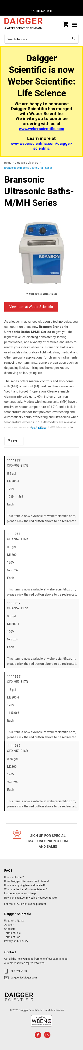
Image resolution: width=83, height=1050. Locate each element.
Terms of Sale (12, 933)
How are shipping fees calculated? (24, 885)
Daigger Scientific (23, 25)
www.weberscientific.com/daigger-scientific (41, 146)
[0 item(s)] (66, 23)
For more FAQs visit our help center (25, 904)
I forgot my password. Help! (20, 893)
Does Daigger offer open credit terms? (26, 881)
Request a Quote (14, 921)
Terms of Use (12, 937)
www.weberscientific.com (41, 129)
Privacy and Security (16, 941)
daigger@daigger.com (24, 978)
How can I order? (14, 877)
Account (9, 925)
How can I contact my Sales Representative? (30, 898)
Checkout (10, 929)
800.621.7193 (19, 971)
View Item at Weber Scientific (31, 306)
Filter (14, 441)
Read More (38, 428)
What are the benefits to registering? (25, 889)
